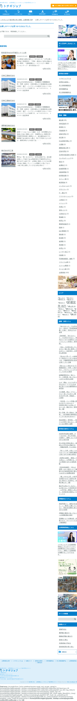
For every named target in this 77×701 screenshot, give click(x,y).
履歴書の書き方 (64, 633)
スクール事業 (63, 265)
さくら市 (62, 298)
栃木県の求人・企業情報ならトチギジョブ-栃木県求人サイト (43, 681)
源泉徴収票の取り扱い (66, 646)
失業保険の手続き (65, 643)
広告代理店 (62, 151)
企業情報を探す (6, 661)
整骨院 (61, 127)
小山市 (72, 306)
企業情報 (39, 56)
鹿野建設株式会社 (8, 126)
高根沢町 (66, 314)
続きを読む (47, 68)
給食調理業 (62, 168)
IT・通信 (62, 193)
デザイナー (62, 189)
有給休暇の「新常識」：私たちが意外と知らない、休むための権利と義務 (68, 422)
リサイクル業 (63, 262)
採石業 (61, 137)
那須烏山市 (68, 312)
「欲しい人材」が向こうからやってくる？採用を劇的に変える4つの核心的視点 (68, 452)
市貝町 (61, 308)
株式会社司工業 (7, 151)
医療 (60, 227)
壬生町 (70, 299)
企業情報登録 (73, 661)
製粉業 (61, 234)
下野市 (62, 299)
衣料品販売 (62, 123)
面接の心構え (63, 640)
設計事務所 (62, 231)
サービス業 (62, 269)
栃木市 (70, 309)
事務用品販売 (63, 224)
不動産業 (62, 130)
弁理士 (61, 248)
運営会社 (39, 662)
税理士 (61, 220)
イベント (62, 203)
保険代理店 (62, 134)
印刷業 (61, 255)
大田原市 (62, 302)
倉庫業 (61, 241)
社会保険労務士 (64, 141)
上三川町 (70, 298)
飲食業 (61, 238)
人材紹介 (62, 200)
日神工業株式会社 (8, 76)
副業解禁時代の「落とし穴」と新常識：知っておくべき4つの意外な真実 (68, 377)
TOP (18, 20)
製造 (60, 162)
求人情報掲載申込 (65, 92)
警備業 (61, 217)
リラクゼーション (65, 196)
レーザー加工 (63, 252)
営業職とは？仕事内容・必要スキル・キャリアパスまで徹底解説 (68, 520)
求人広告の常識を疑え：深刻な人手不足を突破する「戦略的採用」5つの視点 (68, 445)
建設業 (32, 79)
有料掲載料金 (63, 89)
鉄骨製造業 (62, 175)
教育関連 (32, 56)
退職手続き (62, 629)
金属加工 (62, 165)
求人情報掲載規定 (65, 85)
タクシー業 (62, 179)
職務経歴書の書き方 (65, 636)
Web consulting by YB (72, 681)
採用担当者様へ (64, 82)
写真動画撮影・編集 (65, 258)
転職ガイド (29, 661)
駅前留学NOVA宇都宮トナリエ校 (13, 53)
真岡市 (67, 310)
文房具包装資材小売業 (66, 155)
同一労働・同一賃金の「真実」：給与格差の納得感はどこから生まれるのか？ (68, 414)
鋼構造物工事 (63, 148)
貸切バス (62, 210)
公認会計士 (62, 213)
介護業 (61, 144)
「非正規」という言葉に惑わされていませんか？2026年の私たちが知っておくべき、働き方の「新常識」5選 (68, 405)
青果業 (61, 245)
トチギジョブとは (65, 78)
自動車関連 (62, 172)
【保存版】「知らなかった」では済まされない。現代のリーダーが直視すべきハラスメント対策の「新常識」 (68, 339)
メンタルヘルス (64, 186)
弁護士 (61, 207)
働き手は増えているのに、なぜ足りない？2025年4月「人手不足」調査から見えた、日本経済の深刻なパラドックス (68, 490)
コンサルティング (65, 158)
